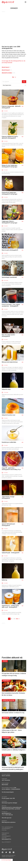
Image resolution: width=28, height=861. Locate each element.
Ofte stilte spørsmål (6, 817)
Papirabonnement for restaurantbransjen (11, 807)
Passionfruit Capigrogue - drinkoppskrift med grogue (9, 193)
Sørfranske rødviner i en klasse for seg (13, 712)
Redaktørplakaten (16, 789)
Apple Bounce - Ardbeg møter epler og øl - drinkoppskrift (10, 606)
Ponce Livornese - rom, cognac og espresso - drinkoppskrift (11, 305)
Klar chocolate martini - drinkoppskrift (9, 335)
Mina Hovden (5, 784)
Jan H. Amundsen (6, 780)
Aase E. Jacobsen (6, 775)
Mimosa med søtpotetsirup (10, 362)
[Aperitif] (8, 2)
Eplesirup (4, 580)
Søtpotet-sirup (6, 389)
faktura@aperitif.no (6, 839)
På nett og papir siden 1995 (8, 798)
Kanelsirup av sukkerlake (9, 442)
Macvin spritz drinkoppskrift (10, 250)
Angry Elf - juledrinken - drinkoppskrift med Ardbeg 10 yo (11, 468)
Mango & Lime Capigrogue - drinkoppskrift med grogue (10, 166)
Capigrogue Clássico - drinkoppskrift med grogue (9, 222)
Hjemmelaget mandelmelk (9, 277)
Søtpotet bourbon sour (8, 415)
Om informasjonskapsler (8, 792)
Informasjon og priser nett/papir (9, 802)
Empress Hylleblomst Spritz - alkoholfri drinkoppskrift (10, 137)
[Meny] (25, 2)
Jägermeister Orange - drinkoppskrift (8, 497)
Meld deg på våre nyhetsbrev (8, 822)
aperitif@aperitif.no (6, 813)
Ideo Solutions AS (9, 856)
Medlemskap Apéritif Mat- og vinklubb (11, 808)
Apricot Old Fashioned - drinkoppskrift (9, 524)
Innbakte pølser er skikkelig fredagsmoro (13, 750)
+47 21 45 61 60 (9, 814)
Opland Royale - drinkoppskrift (10, 552)
